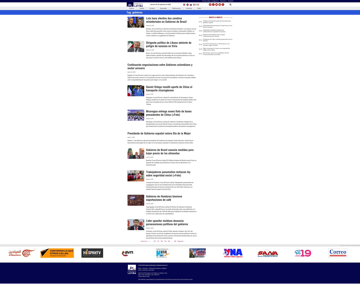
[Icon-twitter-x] (213, 4)
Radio (199, 8)
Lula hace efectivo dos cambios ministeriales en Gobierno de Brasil (166, 20)
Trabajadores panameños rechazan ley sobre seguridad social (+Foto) (168, 173)
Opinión (142, 8)
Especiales (163, 8)
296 (175, 241)
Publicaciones (176, 8)
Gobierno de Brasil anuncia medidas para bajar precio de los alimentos (170, 151)
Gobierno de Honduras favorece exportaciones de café (164, 198)
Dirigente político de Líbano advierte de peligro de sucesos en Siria (168, 44)
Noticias (131, 8)
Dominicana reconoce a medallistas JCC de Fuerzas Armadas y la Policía (216, 53)
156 (154, 241)
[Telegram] (219, 4)
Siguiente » (181, 241)
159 (165, 241)
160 (169, 241)
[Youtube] (216, 4)
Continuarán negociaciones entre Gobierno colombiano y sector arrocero (160, 66)
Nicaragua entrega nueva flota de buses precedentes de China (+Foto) (169, 113)
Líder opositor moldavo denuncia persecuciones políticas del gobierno (167, 222)
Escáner (152, 8)
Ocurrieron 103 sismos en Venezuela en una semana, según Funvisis (216, 44)
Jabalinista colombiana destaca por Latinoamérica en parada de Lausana (214, 30)
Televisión (189, 8)
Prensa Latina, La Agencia (210, 1)
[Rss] (223, 4)
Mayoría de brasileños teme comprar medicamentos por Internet (214, 35)
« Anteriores (143, 241)
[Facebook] (210, 4)
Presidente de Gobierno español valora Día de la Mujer (159, 133)
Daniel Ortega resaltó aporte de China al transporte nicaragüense (169, 88)
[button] (230, 4)
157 (158, 241)
